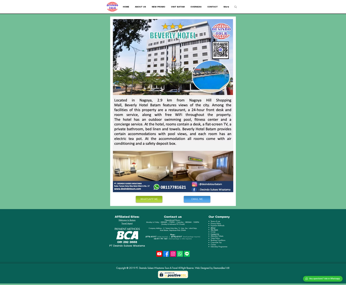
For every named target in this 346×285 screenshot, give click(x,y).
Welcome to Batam (127, 220)
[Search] (235, 7)
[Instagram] (173, 254)
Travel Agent (127, 223)
